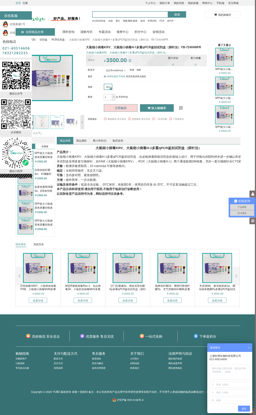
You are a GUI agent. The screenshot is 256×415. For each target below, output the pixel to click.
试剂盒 (43, 39)
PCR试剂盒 (58, 39)
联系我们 (134, 367)
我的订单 (164, 3)
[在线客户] (219, 38)
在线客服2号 (16, 32)
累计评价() (100, 140)
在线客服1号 (16, 24)
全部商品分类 (35, 32)
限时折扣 (69, 31)
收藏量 (45, 146)
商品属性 (81, 140)
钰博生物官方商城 (116, 76)
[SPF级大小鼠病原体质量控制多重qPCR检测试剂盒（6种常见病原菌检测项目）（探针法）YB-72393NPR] (26, 227)
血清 (142, 20)
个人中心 (150, 3)
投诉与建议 (97, 363)
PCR (161, 20)
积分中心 (141, 31)
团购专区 (87, 31)
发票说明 (58, 367)
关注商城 (233, 3)
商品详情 (65, 140)
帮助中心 (207, 3)
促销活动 (159, 31)
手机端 (220, 3)
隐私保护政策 (175, 358)
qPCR (170, 20)
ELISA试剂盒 (99, 20)
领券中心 (123, 31)
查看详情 (38, 300)
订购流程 (20, 363)
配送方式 (58, 358)
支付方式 (58, 363)
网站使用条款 (175, 367)
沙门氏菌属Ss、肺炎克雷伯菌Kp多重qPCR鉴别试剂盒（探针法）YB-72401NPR (127, 289)
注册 (25, 3)
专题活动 (105, 31)
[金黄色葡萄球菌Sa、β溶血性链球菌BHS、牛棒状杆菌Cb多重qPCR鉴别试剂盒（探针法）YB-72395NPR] (26, 193)
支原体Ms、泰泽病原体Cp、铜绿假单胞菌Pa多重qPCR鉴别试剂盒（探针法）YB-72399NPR (217, 289)
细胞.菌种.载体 (130, 20)
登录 (18, 3)
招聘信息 (134, 363)
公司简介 (134, 358)
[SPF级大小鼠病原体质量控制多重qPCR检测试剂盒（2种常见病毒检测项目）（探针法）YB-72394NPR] (26, 210)
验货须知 (96, 358)
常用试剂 (152, 20)
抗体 (110, 20)
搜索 (177, 14)
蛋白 (118, 20)
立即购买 (121, 108)
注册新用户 (21, 358)
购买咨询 (118, 140)
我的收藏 (193, 3)
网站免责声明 (175, 363)
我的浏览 (179, 3)
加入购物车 (158, 108)
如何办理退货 (99, 367)
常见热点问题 (22, 367)
